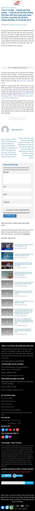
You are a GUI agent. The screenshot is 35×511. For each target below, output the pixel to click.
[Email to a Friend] (19, 118)
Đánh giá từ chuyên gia (8, 7)
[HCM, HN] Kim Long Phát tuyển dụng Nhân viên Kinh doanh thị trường (23, 292)
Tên (4, 186)
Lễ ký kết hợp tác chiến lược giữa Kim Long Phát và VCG (23, 245)
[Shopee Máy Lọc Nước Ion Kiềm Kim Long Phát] (3, 437)
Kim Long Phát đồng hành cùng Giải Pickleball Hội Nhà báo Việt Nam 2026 (23, 264)
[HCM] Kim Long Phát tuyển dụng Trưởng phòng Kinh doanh (23, 254)
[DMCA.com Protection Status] (6, 475)
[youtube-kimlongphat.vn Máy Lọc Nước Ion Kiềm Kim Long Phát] (8, 429)
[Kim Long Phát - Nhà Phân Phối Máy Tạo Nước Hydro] (17, 3)
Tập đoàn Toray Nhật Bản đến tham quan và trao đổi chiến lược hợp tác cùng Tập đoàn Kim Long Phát (23, 321)
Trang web (6, 202)
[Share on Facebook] (12, 118)
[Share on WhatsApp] (9, 118)
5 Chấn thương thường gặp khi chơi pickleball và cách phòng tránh (23, 330)
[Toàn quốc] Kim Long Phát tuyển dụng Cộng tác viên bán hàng (23, 283)
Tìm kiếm (29, 483)
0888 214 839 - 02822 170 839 (20, 472)
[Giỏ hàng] (33, 3)
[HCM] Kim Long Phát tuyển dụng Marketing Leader (23, 302)
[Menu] (2, 3)
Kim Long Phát (22, 24)
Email (5, 194)
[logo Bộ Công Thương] (18, 475)
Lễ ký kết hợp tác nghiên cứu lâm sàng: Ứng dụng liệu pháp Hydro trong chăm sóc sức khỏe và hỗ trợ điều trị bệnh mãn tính (23, 311)
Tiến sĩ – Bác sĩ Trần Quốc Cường (18, 96)
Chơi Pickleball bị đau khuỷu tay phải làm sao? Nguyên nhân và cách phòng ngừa (23, 274)
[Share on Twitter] (16, 118)
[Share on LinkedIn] (25, 118)
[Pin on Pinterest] (22, 118)
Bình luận (6, 172)
